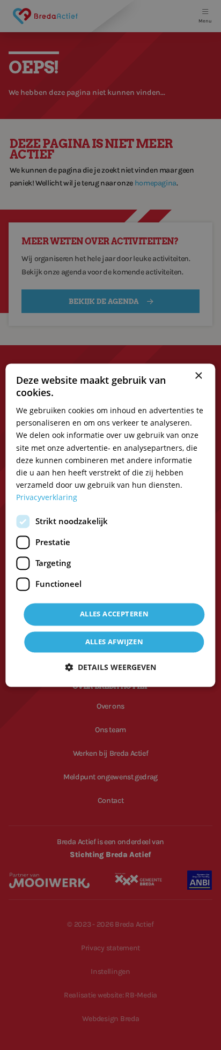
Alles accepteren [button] (114, 614)
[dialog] (110, 525)
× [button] (198, 376)
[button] (110, 667)
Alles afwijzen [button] (114, 641)
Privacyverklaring (46, 497)
